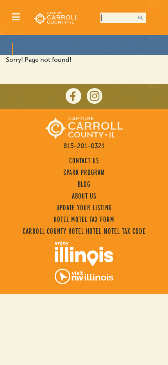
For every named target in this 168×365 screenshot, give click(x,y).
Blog (84, 184)
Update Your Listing (84, 207)
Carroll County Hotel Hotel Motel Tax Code (84, 231)
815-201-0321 (84, 146)
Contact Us (84, 160)
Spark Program (84, 172)
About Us (84, 196)
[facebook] (73, 96)
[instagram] (94, 96)
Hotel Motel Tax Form (84, 219)
